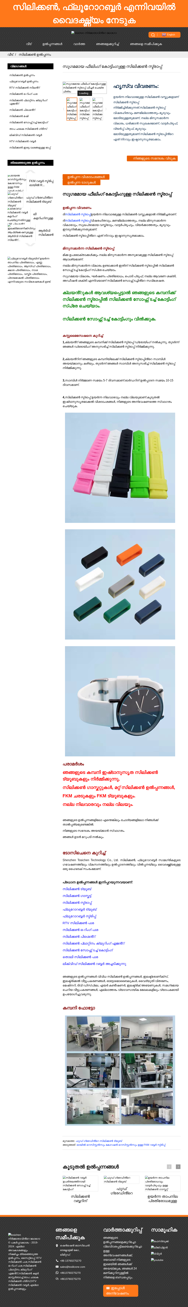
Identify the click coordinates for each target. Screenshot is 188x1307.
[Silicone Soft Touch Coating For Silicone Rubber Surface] (80, 1183)
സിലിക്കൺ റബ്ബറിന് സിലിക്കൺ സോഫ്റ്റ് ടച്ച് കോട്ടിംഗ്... (80, 1198)
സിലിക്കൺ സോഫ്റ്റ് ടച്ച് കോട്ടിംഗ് (28, 122)
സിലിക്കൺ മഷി (18, 116)
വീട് (28, 44)
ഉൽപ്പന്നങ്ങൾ (52, 44)
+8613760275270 (70, 1272)
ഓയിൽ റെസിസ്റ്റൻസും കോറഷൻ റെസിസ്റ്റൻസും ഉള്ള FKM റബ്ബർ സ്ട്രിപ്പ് (121, 1144)
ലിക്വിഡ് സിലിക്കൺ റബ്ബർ (25, 135)
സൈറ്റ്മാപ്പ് (28, 1257)
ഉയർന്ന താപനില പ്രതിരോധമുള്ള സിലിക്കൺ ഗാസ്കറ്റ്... (162, 1198)
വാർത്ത (79, 44)
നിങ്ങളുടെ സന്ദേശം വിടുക (154, 158)
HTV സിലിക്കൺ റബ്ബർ (22, 141)
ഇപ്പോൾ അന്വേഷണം (117, 1290)
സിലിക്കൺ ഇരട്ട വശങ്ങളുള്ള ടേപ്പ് (29, 147)
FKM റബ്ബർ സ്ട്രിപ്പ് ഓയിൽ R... (41, 183)
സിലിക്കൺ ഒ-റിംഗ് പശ (23, 93)
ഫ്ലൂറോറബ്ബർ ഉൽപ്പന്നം (23, 81)
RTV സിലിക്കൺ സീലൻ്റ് (24, 87)
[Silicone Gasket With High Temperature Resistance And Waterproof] (162, 1183)
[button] (30, 171)
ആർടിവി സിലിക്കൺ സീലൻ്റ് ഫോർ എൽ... (45, 233)
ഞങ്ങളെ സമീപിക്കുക (146, 44)
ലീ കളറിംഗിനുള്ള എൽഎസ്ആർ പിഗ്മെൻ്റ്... (43, 216)
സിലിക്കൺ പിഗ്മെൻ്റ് (22, 109)
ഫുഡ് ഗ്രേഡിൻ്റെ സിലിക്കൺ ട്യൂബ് (39, 199)
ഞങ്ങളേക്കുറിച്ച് (107, 44)
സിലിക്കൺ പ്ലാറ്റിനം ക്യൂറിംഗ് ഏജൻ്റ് (28, 102)
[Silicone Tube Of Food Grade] (121, 1180)
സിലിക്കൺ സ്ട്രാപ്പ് (78, 214)
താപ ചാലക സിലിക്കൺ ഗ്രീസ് (28, 128)
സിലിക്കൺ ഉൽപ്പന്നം (35, 54)
